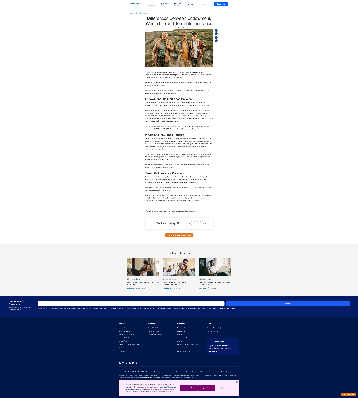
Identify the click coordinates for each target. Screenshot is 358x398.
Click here (147, 377)
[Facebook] (120, 363)
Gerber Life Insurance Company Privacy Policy (195, 308)
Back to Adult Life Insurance (138, 13)
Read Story (131, 288)
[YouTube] (136, 363)
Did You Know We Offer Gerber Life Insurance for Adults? (176, 283)
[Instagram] (123, 363)
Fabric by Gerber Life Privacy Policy (223, 308)
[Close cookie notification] (237, 382)
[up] (193, 223)
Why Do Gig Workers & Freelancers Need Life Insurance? (214, 283)
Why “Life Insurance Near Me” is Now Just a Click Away (143, 283)
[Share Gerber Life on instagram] (216, 37)
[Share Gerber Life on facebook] (216, 30)
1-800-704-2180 (223, 346)
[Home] (136, 4)
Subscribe (288, 304)
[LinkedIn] (133, 363)
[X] (126, 363)
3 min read (141, 288)
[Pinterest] (130, 363)
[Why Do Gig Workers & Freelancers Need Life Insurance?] (215, 267)
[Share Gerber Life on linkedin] (216, 40)
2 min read (180, 27)
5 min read (177, 288)
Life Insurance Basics (133, 279)
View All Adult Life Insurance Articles (179, 235)
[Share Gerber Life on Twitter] (216, 33)
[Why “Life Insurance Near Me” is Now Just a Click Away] (143, 267)
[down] (199, 223)
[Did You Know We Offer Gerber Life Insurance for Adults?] (179, 267)
